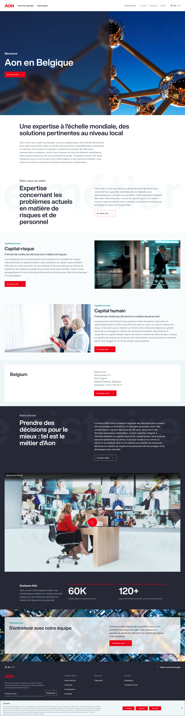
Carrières (144, 6)
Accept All (155, 708)
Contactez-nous (130, 6)
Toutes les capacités (26, 5)
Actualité (163, 6)
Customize (128, 708)
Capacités (98, 680)
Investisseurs (153, 6)
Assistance (128, 680)
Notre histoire (42, 5)
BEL (177, 6)
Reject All (142, 708)
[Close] (182, 708)
